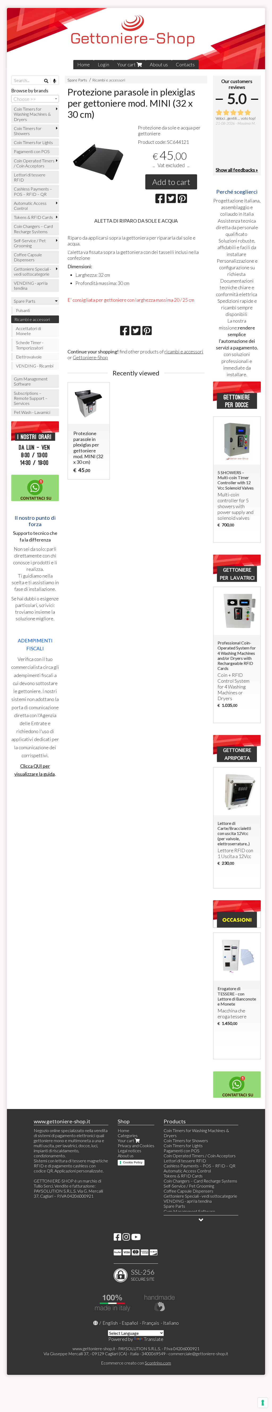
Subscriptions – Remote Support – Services (31, 398)
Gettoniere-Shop (90, 357)
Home (83, 64)
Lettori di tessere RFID (29, 177)
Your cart (127, 64)
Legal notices (129, 1150)
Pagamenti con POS (32, 151)
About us (159, 64)
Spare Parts (77, 80)
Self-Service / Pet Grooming (30, 243)
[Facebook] (117, 1238)
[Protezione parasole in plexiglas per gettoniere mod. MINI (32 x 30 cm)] (100, 157)
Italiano (171, 1323)
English (110, 1323)
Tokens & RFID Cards (33, 217)
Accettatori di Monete (28, 331)
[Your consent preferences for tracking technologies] (263, 1403)
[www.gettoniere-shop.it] (136, 38)
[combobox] (35, 98)
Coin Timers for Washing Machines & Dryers (32, 114)
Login (103, 64)
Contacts (185, 64)
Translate (153, 1339)
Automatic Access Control (30, 206)
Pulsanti (23, 310)
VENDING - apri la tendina (31, 285)
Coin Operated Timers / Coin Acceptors (34, 163)
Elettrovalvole (29, 356)
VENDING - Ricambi (34, 365)
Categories (128, 1135)
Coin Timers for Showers (27, 131)
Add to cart (171, 182)
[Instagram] (126, 1238)
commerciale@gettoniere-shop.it (198, 1353)
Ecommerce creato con (136, 1362)
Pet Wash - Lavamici (32, 412)
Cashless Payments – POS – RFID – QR (33, 191)
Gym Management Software (31, 381)
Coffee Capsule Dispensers (28, 257)
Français (150, 1323)
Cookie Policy (132, 1162)
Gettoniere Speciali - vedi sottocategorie (32, 271)
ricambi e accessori (183, 351)
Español (130, 1323)
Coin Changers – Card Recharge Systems (33, 229)
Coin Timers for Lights (33, 142)
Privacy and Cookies (136, 1145)
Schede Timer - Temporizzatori (29, 345)
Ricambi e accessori (108, 80)
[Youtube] (136, 1238)
